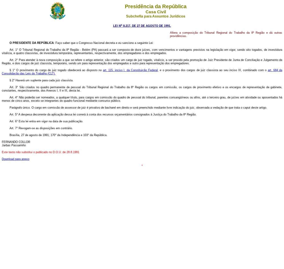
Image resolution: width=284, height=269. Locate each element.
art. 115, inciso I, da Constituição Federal (130, 70)
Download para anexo (15, 159)
